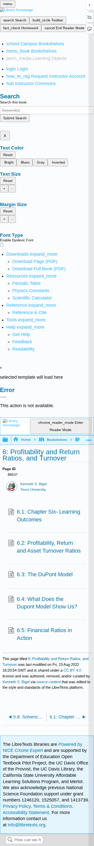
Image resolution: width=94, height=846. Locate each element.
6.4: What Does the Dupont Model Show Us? (47, 603)
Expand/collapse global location (88, 438)
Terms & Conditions (52, 806)
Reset (8, 155)
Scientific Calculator (32, 297)
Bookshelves (57, 440)
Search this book (13, 102)
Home (25, 440)
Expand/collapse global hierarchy (8, 440)
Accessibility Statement (26, 812)
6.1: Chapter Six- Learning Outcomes (48, 516)
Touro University (33, 489)
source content (48, 682)
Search (10, 840)
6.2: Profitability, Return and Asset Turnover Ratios (49, 547)
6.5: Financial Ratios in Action (44, 634)
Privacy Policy (17, 806)
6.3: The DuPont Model (45, 574)
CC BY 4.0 (72, 670)
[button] (22, 341)
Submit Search (15, 118)
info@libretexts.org (26, 824)
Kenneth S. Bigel (33, 484)
